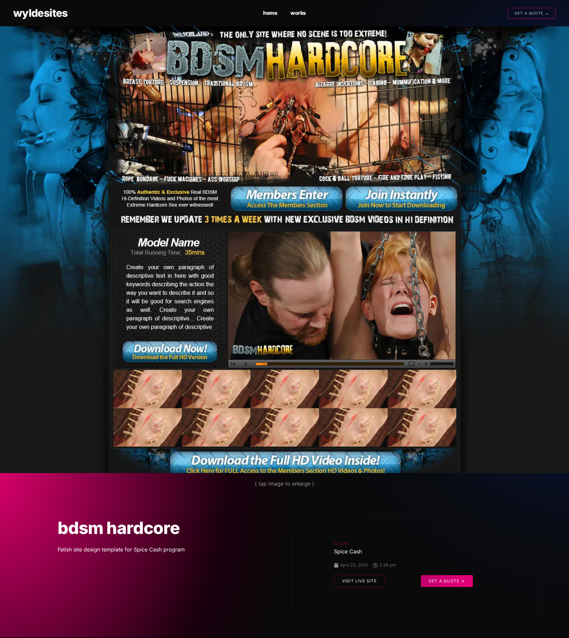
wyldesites (40, 13)
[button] (359, 581)
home (270, 13)
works (298, 13)
